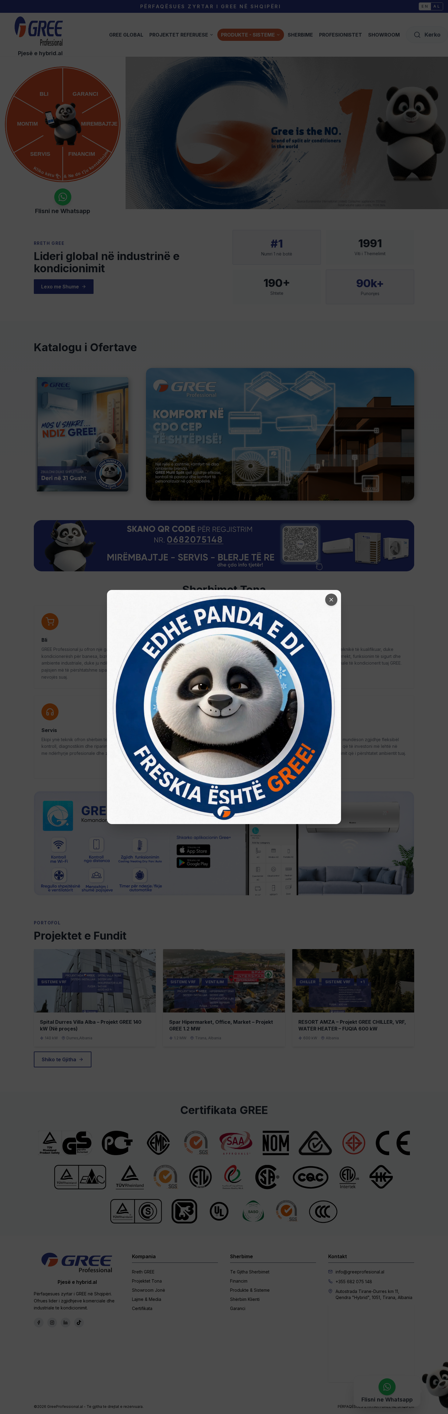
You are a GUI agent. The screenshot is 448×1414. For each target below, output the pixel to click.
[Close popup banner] (331, 600)
